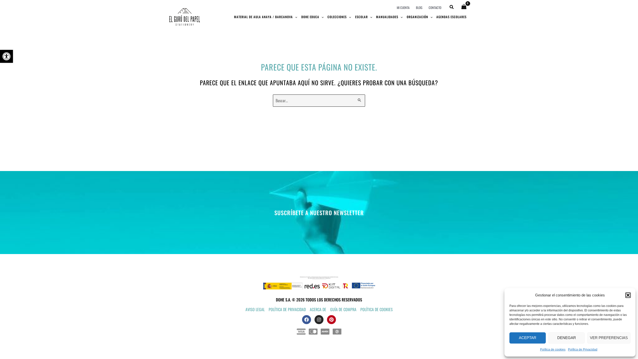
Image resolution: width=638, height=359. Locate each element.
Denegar (566, 338)
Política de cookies (552, 349)
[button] (6, 56)
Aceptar (527, 338)
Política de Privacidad (582, 349)
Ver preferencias (609, 338)
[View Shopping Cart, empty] (464, 7)
